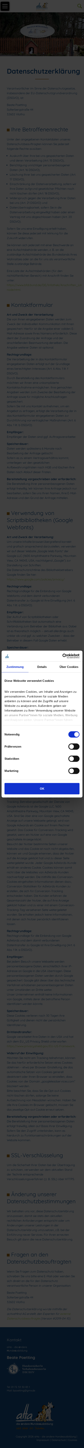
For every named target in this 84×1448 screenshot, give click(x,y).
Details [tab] (42, 666)
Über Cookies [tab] (69, 666)
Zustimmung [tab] (15, 666)
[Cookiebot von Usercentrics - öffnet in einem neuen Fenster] (62, 656)
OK (42, 788)
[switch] (74, 746)
